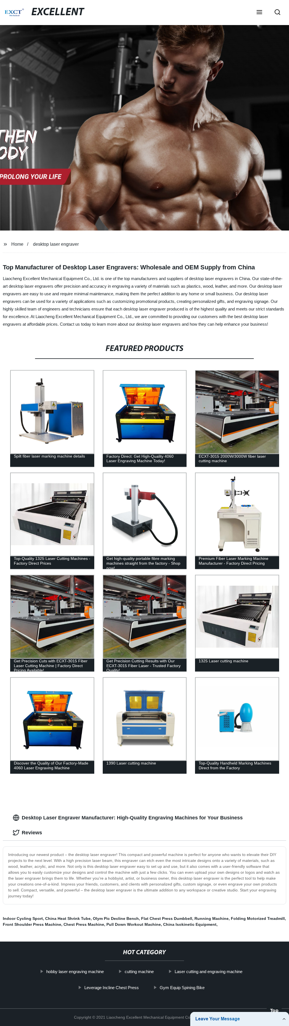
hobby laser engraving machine (75, 971)
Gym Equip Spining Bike (182, 987)
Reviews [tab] (32, 832)
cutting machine (139, 971)
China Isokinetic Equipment (189, 924)
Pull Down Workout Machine (133, 924)
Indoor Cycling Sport (23, 918)
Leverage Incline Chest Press (111, 987)
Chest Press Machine (84, 924)
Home (17, 244)
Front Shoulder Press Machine (32, 924)
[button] (259, 13)
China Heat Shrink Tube (68, 918)
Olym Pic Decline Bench (116, 918)
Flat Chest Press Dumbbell (166, 918)
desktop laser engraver (56, 244)
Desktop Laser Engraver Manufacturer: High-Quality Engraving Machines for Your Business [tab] (132, 818)
